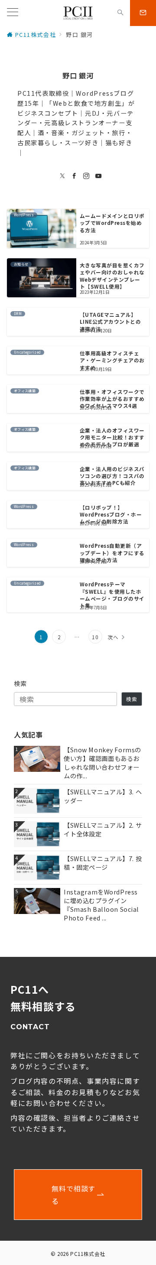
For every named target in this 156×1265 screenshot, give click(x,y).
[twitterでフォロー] (62, 176)
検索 (20, 683)
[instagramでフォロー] (86, 176)
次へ (113, 637)
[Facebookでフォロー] (74, 176)
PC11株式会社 (87, 1253)
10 (95, 637)
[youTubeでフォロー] (98, 176)
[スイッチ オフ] (120, 13)
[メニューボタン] (12, 12)
